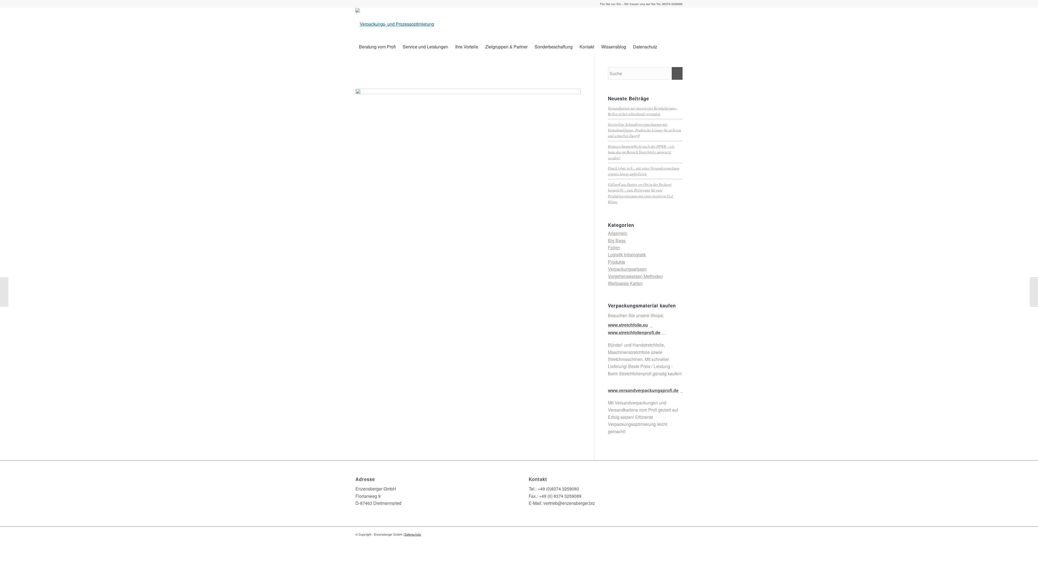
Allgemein (617, 233)
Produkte (616, 262)
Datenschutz (412, 534)
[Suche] (679, 47)
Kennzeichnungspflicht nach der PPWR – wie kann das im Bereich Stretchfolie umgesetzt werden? (641, 152)
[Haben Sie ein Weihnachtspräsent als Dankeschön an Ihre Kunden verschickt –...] (1034, 292)
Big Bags (617, 240)
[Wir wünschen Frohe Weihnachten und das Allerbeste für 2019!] (4, 292)
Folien (614, 247)
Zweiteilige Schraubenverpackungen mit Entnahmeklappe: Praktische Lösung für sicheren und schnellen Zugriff (644, 130)
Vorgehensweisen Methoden (635, 276)
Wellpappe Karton (625, 283)
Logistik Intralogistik (627, 254)
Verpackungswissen (627, 269)
